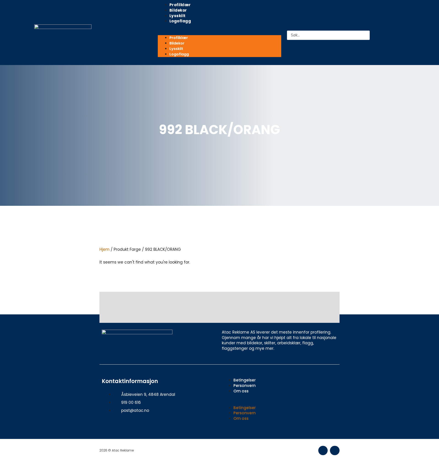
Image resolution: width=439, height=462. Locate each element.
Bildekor (178, 10)
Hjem (104, 249)
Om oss (241, 391)
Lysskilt (177, 15)
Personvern (244, 385)
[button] (219, 32)
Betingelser (244, 380)
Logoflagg (180, 21)
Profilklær (180, 5)
